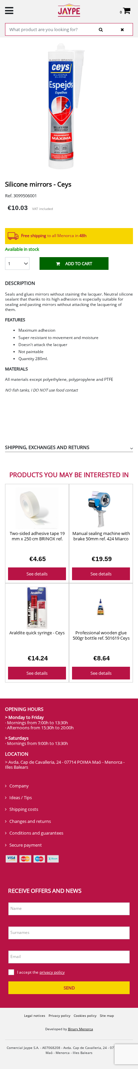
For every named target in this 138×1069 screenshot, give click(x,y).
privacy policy (52, 972)
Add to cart (78, 263)
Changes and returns (30, 821)
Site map (107, 1015)
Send (69, 988)
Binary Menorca (80, 1029)
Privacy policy (59, 1015)
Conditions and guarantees (36, 833)
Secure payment (25, 845)
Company (19, 786)
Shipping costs (23, 809)
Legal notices (34, 1015)
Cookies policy (85, 1015)
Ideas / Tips (20, 797)
